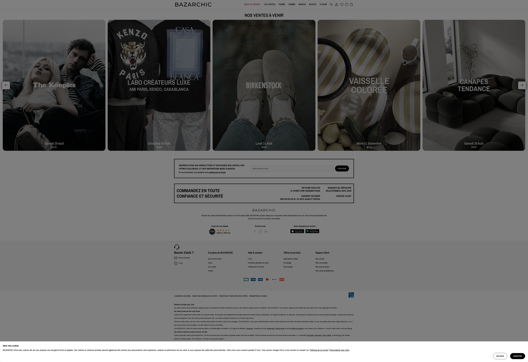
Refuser (500, 356)
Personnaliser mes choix (339, 350)
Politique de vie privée (319, 350)
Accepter (517, 356)
